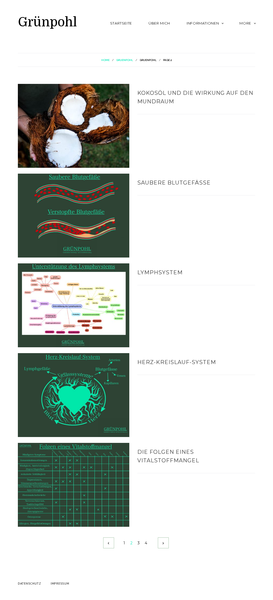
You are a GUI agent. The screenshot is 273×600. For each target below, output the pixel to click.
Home (105, 60)
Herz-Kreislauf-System (176, 362)
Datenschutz (29, 583)
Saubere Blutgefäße (174, 182)
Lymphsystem (160, 272)
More (245, 23)
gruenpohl (124, 60)
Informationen (203, 23)
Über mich (159, 23)
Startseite (121, 23)
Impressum (60, 583)
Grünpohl (47, 22)
